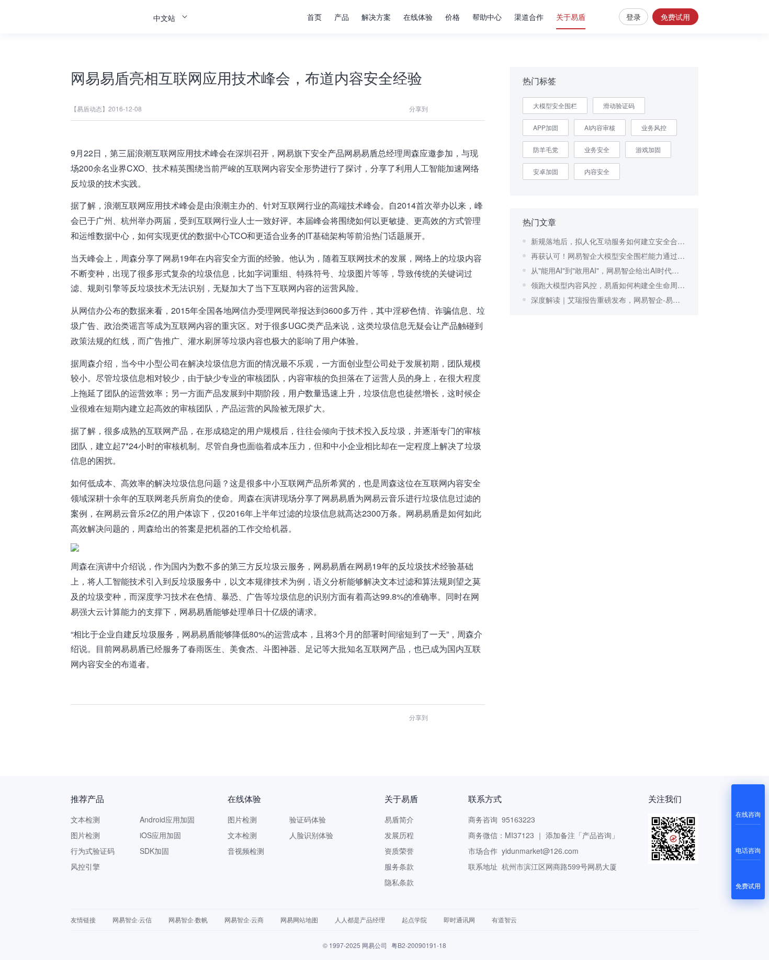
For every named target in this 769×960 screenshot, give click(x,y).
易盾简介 (399, 819)
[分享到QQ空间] (458, 108)
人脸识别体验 (311, 835)
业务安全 (596, 149)
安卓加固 (545, 171)
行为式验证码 (93, 850)
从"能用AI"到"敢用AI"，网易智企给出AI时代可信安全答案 (608, 270)
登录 (633, 17)
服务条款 (399, 866)
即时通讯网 (459, 919)
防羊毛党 (545, 149)
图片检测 (85, 835)
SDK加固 (154, 850)
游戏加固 (648, 149)
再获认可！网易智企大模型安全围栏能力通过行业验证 (608, 255)
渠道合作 (529, 17)
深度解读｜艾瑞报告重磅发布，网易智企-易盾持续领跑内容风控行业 (608, 299)
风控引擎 (85, 866)
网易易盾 (107, 16)
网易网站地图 (299, 919)
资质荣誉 (399, 850)
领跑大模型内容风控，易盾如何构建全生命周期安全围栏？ (608, 285)
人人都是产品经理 (360, 919)
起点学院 (414, 919)
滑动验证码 (619, 105)
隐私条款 (399, 882)
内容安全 (596, 171)
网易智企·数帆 (188, 919)
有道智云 (504, 919)
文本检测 (85, 819)
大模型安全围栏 (555, 105)
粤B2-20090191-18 (418, 945)
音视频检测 (246, 850)
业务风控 (653, 127)
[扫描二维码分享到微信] (440, 108)
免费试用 (675, 17)
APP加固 (545, 127)
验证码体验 (307, 819)
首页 (314, 17)
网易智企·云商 (244, 919)
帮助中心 (487, 17)
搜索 (602, 17)
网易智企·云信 (132, 919)
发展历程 (399, 835)
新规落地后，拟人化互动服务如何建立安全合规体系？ (608, 241)
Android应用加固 (167, 819)
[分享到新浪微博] (477, 108)
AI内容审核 (599, 127)
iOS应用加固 (160, 835)
